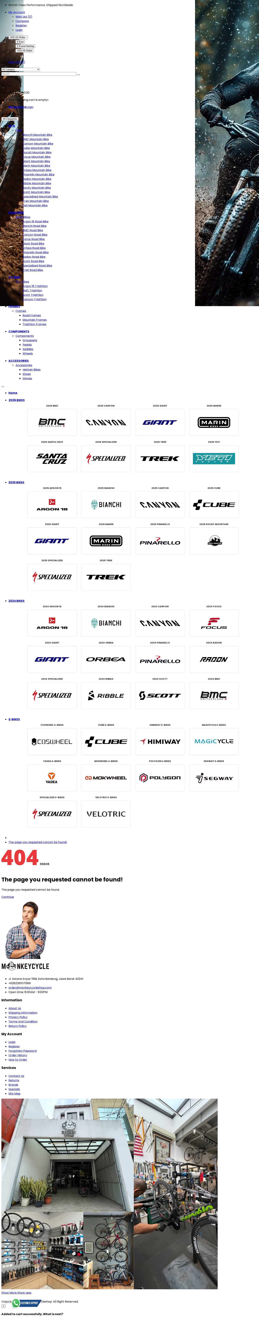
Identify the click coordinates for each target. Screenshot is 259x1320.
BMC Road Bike (33, 230)
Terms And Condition (23, 1022)
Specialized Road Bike (37, 266)
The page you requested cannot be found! (37, 842)
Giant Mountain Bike (36, 161)
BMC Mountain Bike (36, 139)
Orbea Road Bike (34, 248)
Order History (17, 1055)
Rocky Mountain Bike (37, 188)
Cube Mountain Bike (36, 148)
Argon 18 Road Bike (35, 221)
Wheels (28, 353)
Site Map (14, 1094)
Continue (7, 897)
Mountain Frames (35, 320)
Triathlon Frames (34, 324)
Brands (13, 1085)
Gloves (27, 378)
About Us (14, 1008)
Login (19, 30)
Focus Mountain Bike (37, 157)
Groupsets (30, 340)
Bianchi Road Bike (35, 226)
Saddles (28, 349)
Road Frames (32, 315)
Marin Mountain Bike (36, 166)
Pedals (27, 345)
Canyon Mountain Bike (38, 144)
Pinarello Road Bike (36, 252)
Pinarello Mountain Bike (38, 174)
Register (21, 25)
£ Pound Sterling (25, 46)
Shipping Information (22, 1013)
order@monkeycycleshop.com (30, 988)
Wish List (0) (24, 17)
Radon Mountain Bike (37, 179)
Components (25, 336)
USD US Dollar (18, 37)
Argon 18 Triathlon (35, 286)
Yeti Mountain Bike (35, 205)
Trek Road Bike (33, 270)
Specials (14, 1089)
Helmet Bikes (32, 370)
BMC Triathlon (32, 290)
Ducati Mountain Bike (37, 152)
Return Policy (17, 1026)
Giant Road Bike (33, 244)
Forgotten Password (22, 1051)
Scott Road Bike (33, 261)
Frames (21, 311)
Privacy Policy (17, 1017)
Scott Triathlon (33, 295)
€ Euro (20, 41)
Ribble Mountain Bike (37, 183)
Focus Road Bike (34, 239)
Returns (13, 1080)
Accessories (24, 365)
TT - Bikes (22, 282)
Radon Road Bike (34, 257)
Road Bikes (23, 217)
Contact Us (16, 1076)
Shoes (27, 374)
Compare (22, 21)
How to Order (17, 1060)
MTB (18, 130)
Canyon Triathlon (35, 299)
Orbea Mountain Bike (37, 170)
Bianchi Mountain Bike (37, 135)
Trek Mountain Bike (36, 201)
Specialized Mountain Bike (40, 197)
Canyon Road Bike (35, 235)
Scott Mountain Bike (36, 192)
